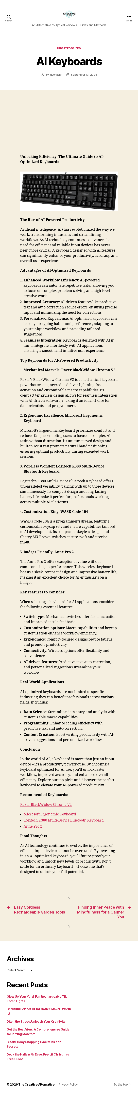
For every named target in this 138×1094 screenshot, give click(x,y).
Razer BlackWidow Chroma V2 (46, 804)
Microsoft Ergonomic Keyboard (50, 814)
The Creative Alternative (36, 1084)
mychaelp (55, 74)
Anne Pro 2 (33, 826)
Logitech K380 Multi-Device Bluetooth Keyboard (64, 820)
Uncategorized (69, 48)
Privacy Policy (68, 1084)
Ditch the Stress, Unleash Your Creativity (36, 1021)
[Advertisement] (69, 115)
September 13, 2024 (84, 74)
